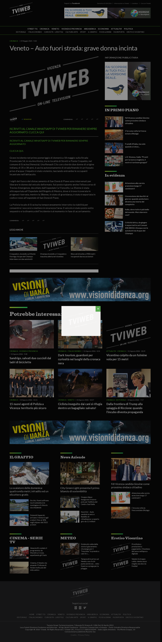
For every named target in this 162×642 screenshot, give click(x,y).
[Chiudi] (98, 309)
